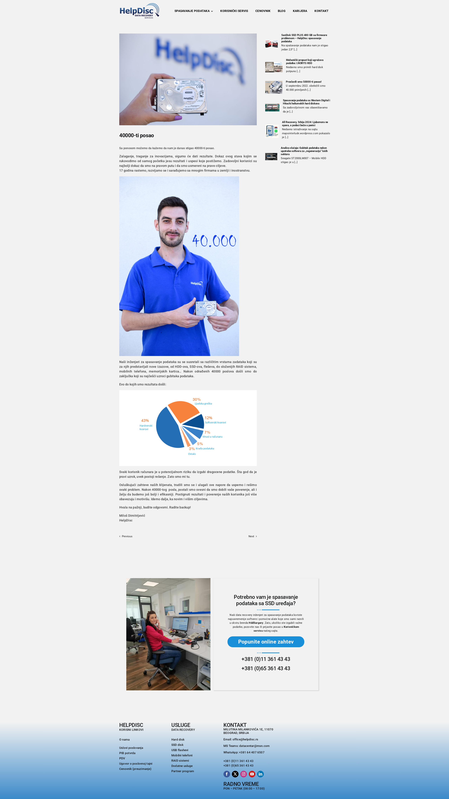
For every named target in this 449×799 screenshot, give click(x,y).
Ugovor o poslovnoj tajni (135, 763)
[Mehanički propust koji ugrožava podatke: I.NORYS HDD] (274, 67)
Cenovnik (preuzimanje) (135, 769)
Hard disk (178, 739)
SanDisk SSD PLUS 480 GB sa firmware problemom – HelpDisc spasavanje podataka (304, 38)
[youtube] (252, 774)
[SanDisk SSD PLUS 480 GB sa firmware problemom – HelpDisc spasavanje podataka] (271, 44)
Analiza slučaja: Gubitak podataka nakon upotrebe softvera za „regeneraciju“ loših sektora (304, 151)
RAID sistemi (180, 760)
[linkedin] (260, 774)
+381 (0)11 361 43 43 (266, 659)
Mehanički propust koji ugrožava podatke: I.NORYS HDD (304, 61)
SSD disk (177, 745)
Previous (127, 536)
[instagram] (243, 774)
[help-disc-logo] (139, 4)
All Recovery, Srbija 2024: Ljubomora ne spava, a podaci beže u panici (305, 124)
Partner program (182, 771)
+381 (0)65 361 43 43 (266, 668)
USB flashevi (179, 750)
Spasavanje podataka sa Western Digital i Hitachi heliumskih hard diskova (306, 102)
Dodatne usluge (182, 766)
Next (251, 536)
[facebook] (226, 774)
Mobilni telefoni (182, 755)
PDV (122, 758)
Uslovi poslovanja (131, 748)
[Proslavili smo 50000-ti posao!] (273, 87)
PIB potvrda (127, 753)
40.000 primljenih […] (298, 89)
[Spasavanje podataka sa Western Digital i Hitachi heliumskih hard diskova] (272, 108)
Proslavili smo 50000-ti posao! (303, 81)
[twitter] (235, 774)
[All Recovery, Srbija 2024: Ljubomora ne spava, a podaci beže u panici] (272, 131)
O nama (124, 739)
